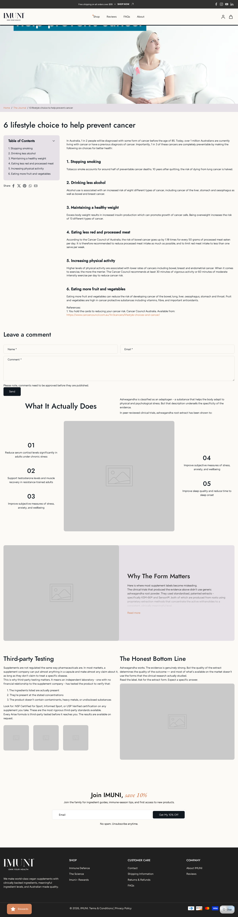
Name (12, 349)
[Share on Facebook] (14, 186)
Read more (133, 612)
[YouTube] (226, 4)
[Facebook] (216, 4)
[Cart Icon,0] (231, 17)
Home (6, 107)
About (140, 16)
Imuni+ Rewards (79, 879)
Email (128, 349)
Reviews (112, 16)
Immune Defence (79, 868)
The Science (76, 873)
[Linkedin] (232, 4)
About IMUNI (194, 868)
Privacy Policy (123, 908)
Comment (15, 359)
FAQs (127, 16)
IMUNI (84, 908)
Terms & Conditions (101, 908)
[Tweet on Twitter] (20, 186)
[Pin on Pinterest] (25, 186)
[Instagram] (221, 4)
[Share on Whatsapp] (31, 186)
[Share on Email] (37, 186)
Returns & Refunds (139, 879)
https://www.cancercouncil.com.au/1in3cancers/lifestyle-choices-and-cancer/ (113, 315)
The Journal (19, 107)
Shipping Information (140, 873)
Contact (133, 868)
